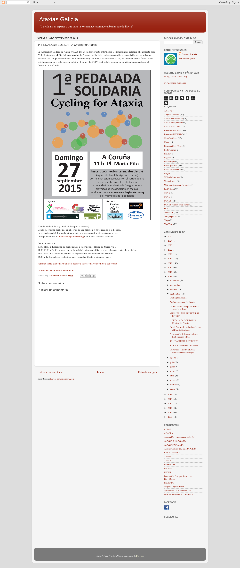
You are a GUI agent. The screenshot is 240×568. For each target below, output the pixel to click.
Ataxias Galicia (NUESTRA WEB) (180, 448)
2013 (170, 399)
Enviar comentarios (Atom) (62, 378)
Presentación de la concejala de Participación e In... (184, 335)
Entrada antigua (147, 372)
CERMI (167, 456)
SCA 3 (167, 196)
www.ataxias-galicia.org (175, 83)
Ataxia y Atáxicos (172, 126)
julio (172, 362)
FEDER (167, 153)
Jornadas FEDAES (172, 169)
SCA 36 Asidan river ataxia (176, 204)
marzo (173, 380)
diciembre (175, 280)
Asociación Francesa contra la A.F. (179, 436)
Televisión (168, 212)
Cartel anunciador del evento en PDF (55, 270)
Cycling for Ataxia (178, 297)
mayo (173, 371)
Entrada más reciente (50, 372)
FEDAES (168, 468)
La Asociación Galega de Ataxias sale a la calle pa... (184, 307)
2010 (170, 412)
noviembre (175, 284)
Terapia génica (170, 216)
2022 (170, 249)
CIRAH (167, 460)
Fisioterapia (169, 161)
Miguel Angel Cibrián (174, 486)
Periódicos (169, 188)
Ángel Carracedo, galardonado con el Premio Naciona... (185, 328)
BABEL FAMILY (172, 452)
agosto (173, 357)
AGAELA (168, 433)
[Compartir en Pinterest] (94, 276)
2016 (170, 272)
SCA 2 (167, 192)
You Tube (168, 224)
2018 (170, 263)
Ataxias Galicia (58, 19)
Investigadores (170, 165)
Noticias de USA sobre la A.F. (177, 490)
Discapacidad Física (173, 145)
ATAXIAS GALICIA (174, 444)
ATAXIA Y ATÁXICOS (175, 440)
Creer (166, 142)
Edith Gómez (170, 149)
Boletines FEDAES (172, 130)
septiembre (175, 293)
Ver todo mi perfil (187, 58)
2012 (170, 403)
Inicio (100, 372)
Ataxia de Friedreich (173, 118)
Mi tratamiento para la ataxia (177, 185)
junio (173, 366)
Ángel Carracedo (171, 114)
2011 (170, 408)
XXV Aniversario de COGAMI (184, 345)
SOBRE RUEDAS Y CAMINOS (178, 494)
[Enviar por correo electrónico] (81, 276)
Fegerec (167, 157)
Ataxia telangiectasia (173, 122)
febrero (173, 384)
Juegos (167, 173)
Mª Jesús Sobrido (172, 177)
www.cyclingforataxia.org (71, 236)
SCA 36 (167, 200)
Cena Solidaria (170, 138)
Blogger (139, 555)
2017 (170, 267)
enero (173, 389)
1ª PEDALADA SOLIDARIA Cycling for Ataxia (183, 321)
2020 (170, 254)
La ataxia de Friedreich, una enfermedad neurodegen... (182, 351)
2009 (170, 416)
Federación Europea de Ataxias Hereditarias (178, 477)
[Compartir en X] (88, 276)
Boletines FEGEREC (173, 134)
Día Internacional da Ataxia (182, 302)
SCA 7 (167, 208)
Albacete (168, 110)
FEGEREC (169, 482)
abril (172, 375)
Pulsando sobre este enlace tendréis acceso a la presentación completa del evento (77, 263)
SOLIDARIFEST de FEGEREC (184, 340)
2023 (170, 245)
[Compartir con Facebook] (91, 276)
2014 (170, 394)
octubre (174, 289)
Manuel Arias (170, 181)
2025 (170, 236)
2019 (170, 258)
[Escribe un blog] (85, 276)
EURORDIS (169, 464)
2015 (170, 276)
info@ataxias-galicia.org (175, 76)
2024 (170, 240)
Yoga (166, 220)
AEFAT (167, 429)
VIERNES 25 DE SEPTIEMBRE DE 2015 (184, 314)
